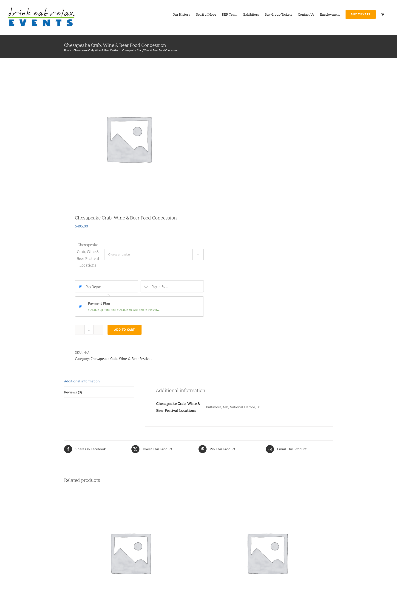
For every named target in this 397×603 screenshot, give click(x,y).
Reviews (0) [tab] (73, 392)
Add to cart (124, 330)
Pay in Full (160, 286)
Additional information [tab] (82, 381)
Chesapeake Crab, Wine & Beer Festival (121, 358)
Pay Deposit (95, 286)
